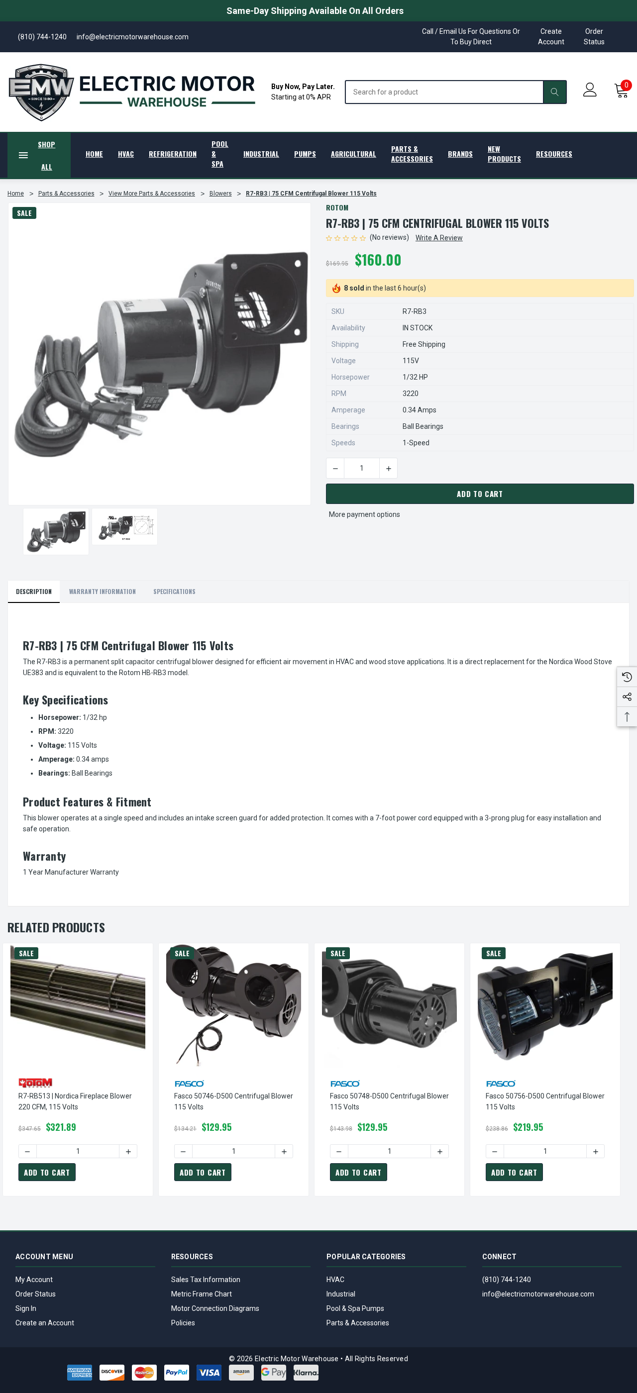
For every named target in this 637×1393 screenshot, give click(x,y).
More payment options (364, 514)
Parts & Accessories (357, 1323)
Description (34, 591)
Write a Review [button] (439, 238)
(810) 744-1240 (506, 1280)
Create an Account (44, 1323)
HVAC (335, 1280)
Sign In (25, 1308)
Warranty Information (102, 591)
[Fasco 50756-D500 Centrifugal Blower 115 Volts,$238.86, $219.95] (545, 1005)
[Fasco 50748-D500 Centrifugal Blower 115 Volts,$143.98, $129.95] (389, 1005)
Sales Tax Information (205, 1280)
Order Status (594, 36)
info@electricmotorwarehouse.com (538, 1294)
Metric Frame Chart (201, 1294)
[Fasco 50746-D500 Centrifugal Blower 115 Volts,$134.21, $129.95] (233, 1005)
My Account (34, 1280)
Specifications (174, 591)
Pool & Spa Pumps (355, 1308)
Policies (183, 1323)
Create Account (551, 36)
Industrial (340, 1294)
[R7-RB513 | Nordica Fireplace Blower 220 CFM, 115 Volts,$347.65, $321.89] (77, 1005)
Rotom (337, 207)
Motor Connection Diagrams (215, 1308)
